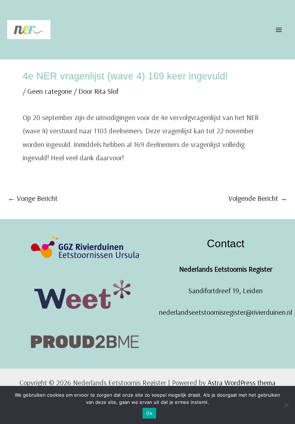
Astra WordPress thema (242, 382)
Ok (149, 413)
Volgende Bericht (257, 198)
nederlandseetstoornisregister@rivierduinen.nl (225, 312)
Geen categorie (49, 91)
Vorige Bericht (33, 198)
